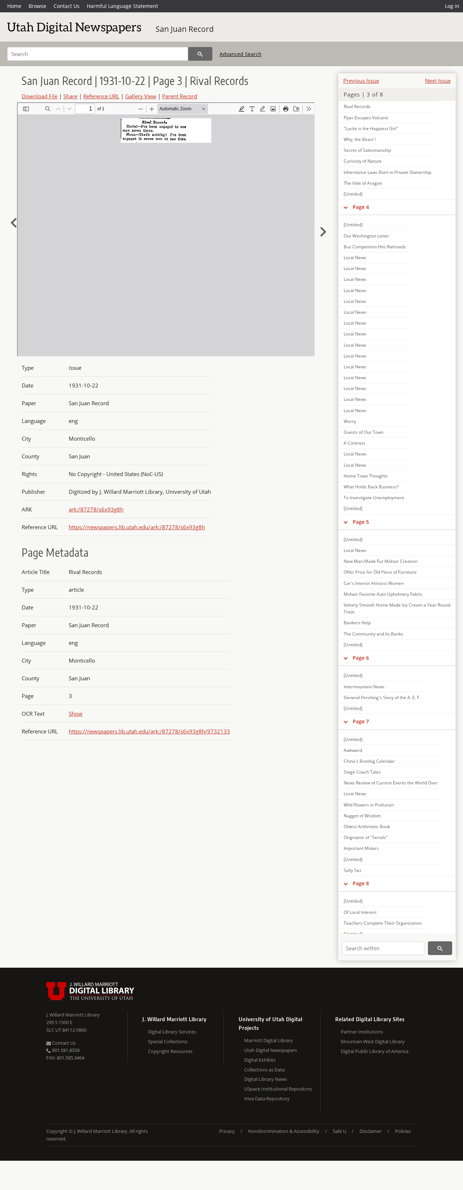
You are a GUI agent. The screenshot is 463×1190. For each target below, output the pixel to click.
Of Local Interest (360, 912)
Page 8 (361, 883)
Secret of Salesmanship (367, 150)
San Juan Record (185, 29)
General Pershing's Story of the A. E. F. (382, 697)
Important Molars (361, 848)
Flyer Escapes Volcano (366, 118)
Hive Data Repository (267, 1098)
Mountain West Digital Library (373, 1041)
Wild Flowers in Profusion (369, 805)
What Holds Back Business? (371, 487)
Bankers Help (357, 623)
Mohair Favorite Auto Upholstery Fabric (383, 594)
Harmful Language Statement (122, 6)
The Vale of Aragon (363, 183)
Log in (452, 6)
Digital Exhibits (260, 1060)
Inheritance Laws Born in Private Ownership (387, 172)
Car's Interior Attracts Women (374, 583)
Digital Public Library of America (374, 1051)
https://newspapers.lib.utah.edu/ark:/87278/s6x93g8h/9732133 (149, 731)
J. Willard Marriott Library (73, 1014)
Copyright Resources (170, 1051)
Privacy (227, 1131)
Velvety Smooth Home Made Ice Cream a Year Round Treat (397, 608)
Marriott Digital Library (268, 1040)
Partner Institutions (362, 1031)
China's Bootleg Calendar (369, 761)
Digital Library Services (172, 1031)
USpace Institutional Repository (278, 1089)
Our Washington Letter (366, 236)
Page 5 (361, 521)
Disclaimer (371, 1131)
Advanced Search (241, 54)
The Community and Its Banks (373, 634)
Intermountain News (364, 687)
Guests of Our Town (363, 432)
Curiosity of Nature (363, 161)
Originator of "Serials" (366, 837)
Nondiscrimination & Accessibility (283, 1131)
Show (75, 713)
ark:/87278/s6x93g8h (96, 509)
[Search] (200, 54)
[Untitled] (353, 194)
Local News (355, 257)
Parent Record (179, 96)
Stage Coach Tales (362, 772)
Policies (403, 1131)
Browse (37, 6)
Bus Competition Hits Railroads (375, 247)
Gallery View (140, 96)
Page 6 (361, 657)
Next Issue (438, 80)
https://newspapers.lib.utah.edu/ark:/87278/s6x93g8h (137, 527)
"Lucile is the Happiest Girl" (371, 128)
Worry (350, 421)
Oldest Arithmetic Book (367, 826)
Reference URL (101, 96)
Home (14, 6)
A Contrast (354, 443)
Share (70, 96)
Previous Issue (361, 80)
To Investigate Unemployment (374, 498)
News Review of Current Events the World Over (391, 783)
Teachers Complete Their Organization (383, 923)
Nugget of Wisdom (362, 816)
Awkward (353, 750)
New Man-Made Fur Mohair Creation (380, 561)
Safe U (339, 1131)
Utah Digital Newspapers (270, 1050)
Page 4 (361, 207)
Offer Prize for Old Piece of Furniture (380, 572)
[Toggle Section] (346, 207)
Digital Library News (265, 1079)
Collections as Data (264, 1069)
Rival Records (357, 106)
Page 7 (361, 721)
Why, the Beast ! (360, 139)
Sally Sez (352, 870)
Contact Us (67, 6)
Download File (40, 96)
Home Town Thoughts (366, 476)
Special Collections (167, 1041)
